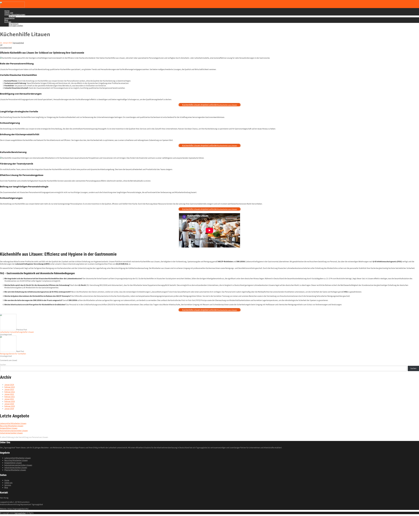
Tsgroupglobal (20, 513)
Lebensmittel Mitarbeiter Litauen (13, 423)
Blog (6, 20)
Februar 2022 (9, 392)
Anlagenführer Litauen (8, 428)
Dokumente (9, 18)
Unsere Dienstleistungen (14, 14)
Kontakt (7, 22)
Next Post (13, 352)
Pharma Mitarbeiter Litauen (15, 470)
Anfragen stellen (16, 25)
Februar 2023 (9, 387)
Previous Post (17, 330)
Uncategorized (6, 47)
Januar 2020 (9, 404)
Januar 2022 (9, 394)
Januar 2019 (9, 408)
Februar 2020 (9, 401)
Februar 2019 (9, 406)
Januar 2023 (9, 389)
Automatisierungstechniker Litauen (14, 430)
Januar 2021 (9, 399)
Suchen (3, 364)
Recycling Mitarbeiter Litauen (11, 426)
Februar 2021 (9, 396)
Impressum (13, 24)
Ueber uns (8, 12)
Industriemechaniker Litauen (11, 433)
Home (6, 11)
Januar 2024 (9, 384)
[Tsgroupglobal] (12, 7)
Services (12, 16)
